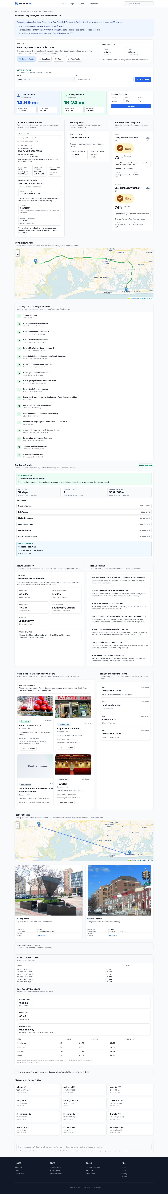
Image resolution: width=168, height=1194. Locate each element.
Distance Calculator (93, 1167)
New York (37, 11)
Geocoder (90, 1170)
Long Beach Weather (126, 137)
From (19, 75)
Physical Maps (55, 1167)
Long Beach (48, 11)
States (17, 1170)
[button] (126, 289)
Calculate (131, 106)
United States (26, 11)
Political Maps (55, 1170)
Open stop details (28, 748)
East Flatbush (96, 919)
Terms (123, 1170)
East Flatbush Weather (127, 188)
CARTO (150, 298)
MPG (126, 97)
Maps (72, 4)
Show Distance (143, 79)
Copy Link (46, 59)
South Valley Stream (79, 137)
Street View (90, 1174)
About (123, 1167)
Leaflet (131, 298)
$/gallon (113, 97)
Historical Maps (56, 1174)
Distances (94, 4)
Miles (140, 97)
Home (17, 11)
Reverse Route (28, 59)
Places (61, 4)
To (77, 75)
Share (60, 59)
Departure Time (23, 134)
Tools (82, 4)
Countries (18, 1167)
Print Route (75, 59)
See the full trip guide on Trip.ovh (49, 1147)
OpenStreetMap (141, 298)
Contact (124, 1177)
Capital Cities (19, 1174)
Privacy (124, 1174)
